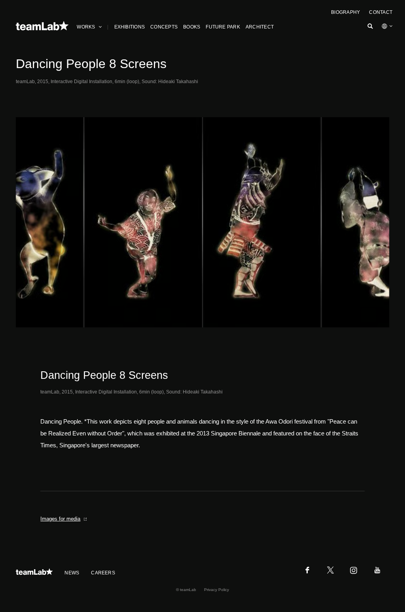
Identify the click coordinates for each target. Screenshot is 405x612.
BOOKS (191, 27)
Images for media (60, 519)
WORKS (86, 27)
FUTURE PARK (223, 27)
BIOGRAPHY (345, 12)
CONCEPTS (164, 27)
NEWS (71, 573)
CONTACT (380, 12)
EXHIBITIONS (129, 27)
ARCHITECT (260, 27)
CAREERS (103, 573)
